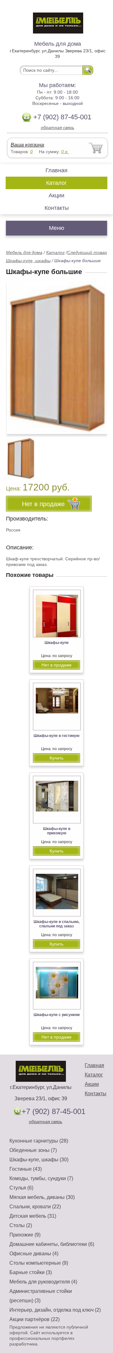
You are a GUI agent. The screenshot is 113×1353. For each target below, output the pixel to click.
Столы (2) (20, 1225)
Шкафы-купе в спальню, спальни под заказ (56, 924)
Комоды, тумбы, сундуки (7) (41, 1178)
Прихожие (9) (24, 1234)
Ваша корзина (27, 145)
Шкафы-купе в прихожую (56, 831)
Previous (17, 455)
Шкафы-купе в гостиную (56, 736)
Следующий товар (87, 252)
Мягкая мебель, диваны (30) (42, 1197)
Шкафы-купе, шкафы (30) (38, 1159)
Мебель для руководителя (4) (43, 1281)
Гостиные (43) (25, 1169)
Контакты (57, 208)
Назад (16, 354)
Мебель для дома (24, 252)
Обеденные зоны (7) (33, 1150)
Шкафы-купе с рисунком (57, 1015)
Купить (56, 757)
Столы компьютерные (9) (38, 1263)
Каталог (56, 183)
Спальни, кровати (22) (35, 1206)
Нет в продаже (56, 664)
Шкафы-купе (57, 642)
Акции (56, 195)
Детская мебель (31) (32, 1216)
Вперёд (97, 354)
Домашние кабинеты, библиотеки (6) (51, 1244)
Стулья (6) (21, 1187)
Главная (56, 170)
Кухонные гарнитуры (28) (38, 1140)
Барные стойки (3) (30, 1272)
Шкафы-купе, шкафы (28, 260)
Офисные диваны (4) (33, 1253)
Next (100, 455)
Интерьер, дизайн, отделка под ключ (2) (55, 1310)
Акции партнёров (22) (34, 1319)
